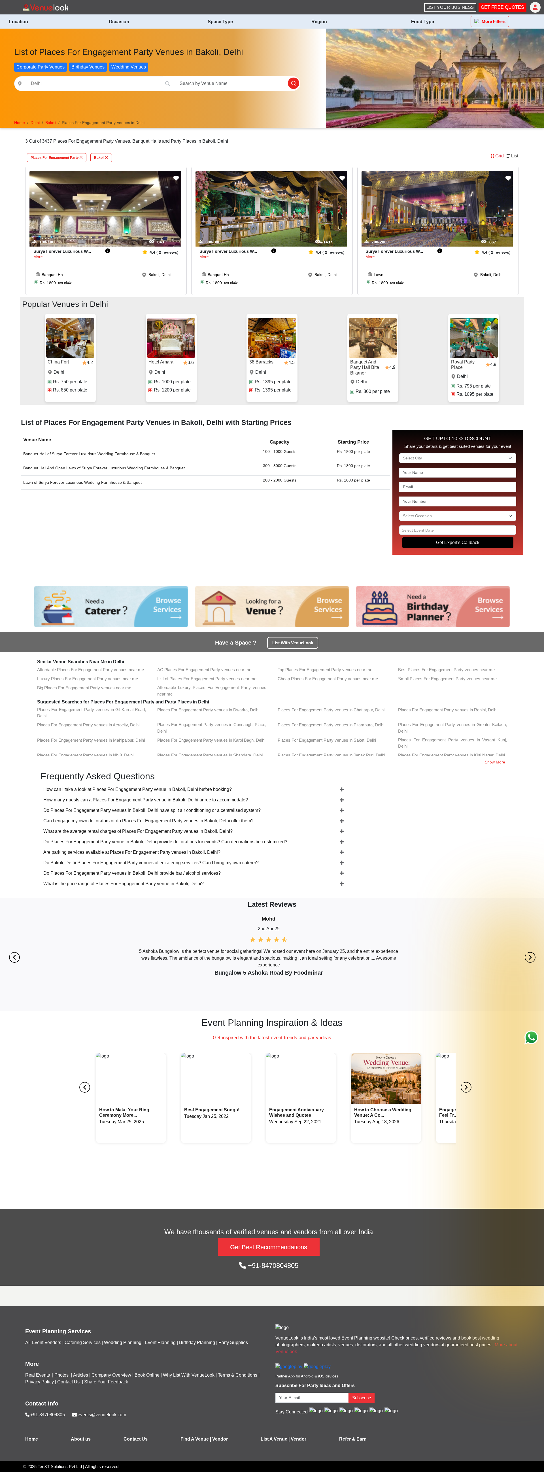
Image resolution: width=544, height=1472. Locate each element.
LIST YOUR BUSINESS (450, 7)
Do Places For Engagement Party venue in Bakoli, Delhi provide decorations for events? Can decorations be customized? (165, 841)
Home (31, 1439)
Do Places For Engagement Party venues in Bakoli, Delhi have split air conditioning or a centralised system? (152, 810)
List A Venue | (275, 1439)
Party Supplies (233, 1342)
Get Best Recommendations (268, 1247)
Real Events (38, 1375)
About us (81, 1439)
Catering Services (83, 1342)
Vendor (220, 1439)
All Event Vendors (43, 1342)
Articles (80, 1375)
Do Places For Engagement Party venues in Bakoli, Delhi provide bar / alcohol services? (132, 873)
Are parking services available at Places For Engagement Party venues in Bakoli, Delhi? (131, 852)
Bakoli (99, 158)
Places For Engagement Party (55, 158)
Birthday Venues (88, 67)
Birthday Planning (197, 1342)
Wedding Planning (122, 1342)
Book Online (147, 1375)
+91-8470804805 (272, 1265)
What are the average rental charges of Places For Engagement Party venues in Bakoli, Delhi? (138, 831)
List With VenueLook (292, 642)
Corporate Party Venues (40, 67)
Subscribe (361, 1397)
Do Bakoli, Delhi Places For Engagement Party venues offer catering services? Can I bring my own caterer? (151, 862)
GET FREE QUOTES (502, 7)
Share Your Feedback (106, 1381)
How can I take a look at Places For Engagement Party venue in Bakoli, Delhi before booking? (137, 789)
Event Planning (160, 1342)
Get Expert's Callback (457, 542)
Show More (495, 762)
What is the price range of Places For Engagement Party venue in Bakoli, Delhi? (123, 883)
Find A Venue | (195, 1439)
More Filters (493, 21)
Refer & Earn (353, 1439)
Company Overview (111, 1375)
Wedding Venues (128, 67)
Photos (62, 1375)
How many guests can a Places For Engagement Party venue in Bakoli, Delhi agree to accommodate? (145, 799)
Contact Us (68, 1381)
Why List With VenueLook (188, 1375)
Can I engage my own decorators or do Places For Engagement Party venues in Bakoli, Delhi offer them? (148, 820)
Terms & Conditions (237, 1375)
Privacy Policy (39, 1381)
